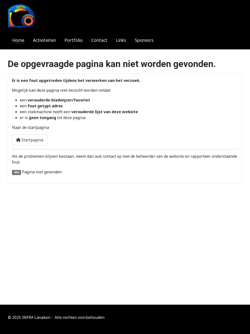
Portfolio (73, 40)
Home (18, 40)
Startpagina (32, 140)
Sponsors (144, 40)
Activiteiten (44, 40)
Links (121, 40)
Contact (99, 40)
